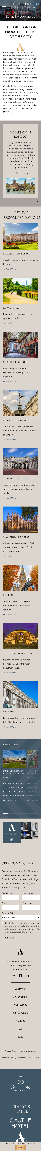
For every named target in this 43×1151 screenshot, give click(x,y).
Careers (20, 1021)
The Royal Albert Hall (18, 653)
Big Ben (8, 594)
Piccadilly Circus (15, 420)
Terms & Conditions (28, 1051)
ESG (20, 1029)
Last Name (27, 893)
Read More (11, 269)
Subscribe (10, 938)
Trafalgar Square (15, 478)
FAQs (20, 1037)
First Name (7, 893)
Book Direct (34, 1057)
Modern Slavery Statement (14, 1057)
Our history (20, 1005)
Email (4, 903)
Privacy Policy (11, 1051)
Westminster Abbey (16, 536)
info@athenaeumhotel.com (20, 961)
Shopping (9, 711)
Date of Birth (8, 913)
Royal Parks (11, 307)
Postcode (27, 903)
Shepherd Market (15, 361)
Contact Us (20, 989)
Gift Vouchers (20, 1013)
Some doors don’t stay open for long (14, 772)
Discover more (22, 173)
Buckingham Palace (16, 253)
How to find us (20, 997)
